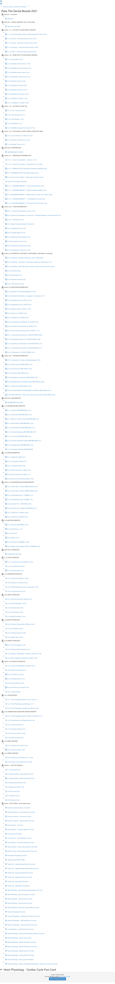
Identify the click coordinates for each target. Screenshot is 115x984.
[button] (1, 2)
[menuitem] (1, 4)
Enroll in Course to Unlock (57, 979)
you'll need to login (64, 976)
